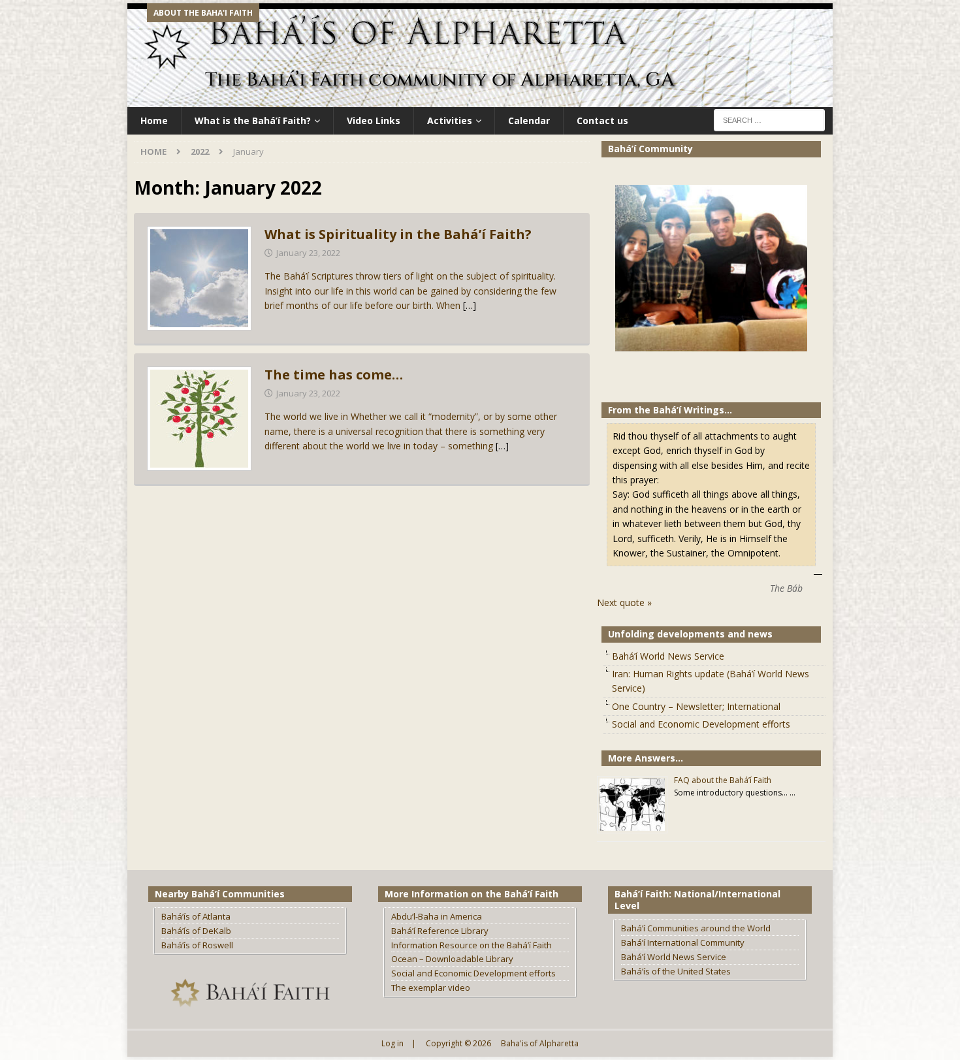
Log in (392, 1043)
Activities (449, 120)
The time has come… (333, 374)
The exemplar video (430, 987)
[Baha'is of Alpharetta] (480, 99)
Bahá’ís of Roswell (197, 945)
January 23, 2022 (308, 253)
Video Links (373, 120)
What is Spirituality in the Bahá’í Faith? (398, 234)
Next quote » (624, 602)
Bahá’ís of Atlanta (196, 916)
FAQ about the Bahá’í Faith (722, 780)
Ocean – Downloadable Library (452, 959)
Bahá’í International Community (682, 942)
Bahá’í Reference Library (439, 931)
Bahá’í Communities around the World (696, 928)
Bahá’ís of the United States (676, 971)
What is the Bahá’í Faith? (253, 120)
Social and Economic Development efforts (701, 724)
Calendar (529, 120)
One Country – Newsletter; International (696, 706)
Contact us (602, 120)
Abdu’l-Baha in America (436, 916)
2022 (200, 151)
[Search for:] (769, 119)
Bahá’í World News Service (668, 656)
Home (154, 120)
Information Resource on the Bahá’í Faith (471, 945)
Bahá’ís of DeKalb (196, 931)
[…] (469, 305)
